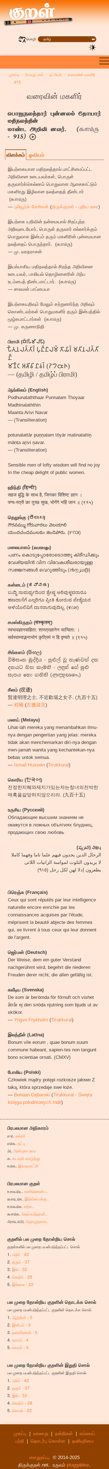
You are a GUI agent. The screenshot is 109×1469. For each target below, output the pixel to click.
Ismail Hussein (29, 765)
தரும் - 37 (21, 1262)
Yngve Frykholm (31, 1019)
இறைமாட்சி (28, 1165)
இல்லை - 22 (23, 1284)
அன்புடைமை (24, 1150)
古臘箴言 (36, 705)
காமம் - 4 (20, 1340)
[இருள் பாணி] (92, 47)
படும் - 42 (20, 1254)
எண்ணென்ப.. (36, 1191)
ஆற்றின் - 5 (22, 1317)
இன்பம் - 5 (21, 1325)
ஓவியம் (36, 154)
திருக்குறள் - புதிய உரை (75, 206)
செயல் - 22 (22, 1410)
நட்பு (21, 1143)
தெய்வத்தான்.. (35, 1213)
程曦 (18, 705)
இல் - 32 (19, 1269)
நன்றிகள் (64, 1433)
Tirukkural (58, 765)
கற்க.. (29, 1206)
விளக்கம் (15, 154)
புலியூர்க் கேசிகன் (31, 206)
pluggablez (78, 1465)
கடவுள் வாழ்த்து (26, 1158)
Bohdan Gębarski (32, 1094)
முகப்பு (20, 1433)
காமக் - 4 (20, 1347)
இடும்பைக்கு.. (37, 1198)
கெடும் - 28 (22, 1277)
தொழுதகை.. (37, 1221)
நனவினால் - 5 (24, 1332)
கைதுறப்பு (39, 1457)
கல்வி (20, 1135)
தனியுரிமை (83, 1441)
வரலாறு (40, 1433)
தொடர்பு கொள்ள (48, 1441)
